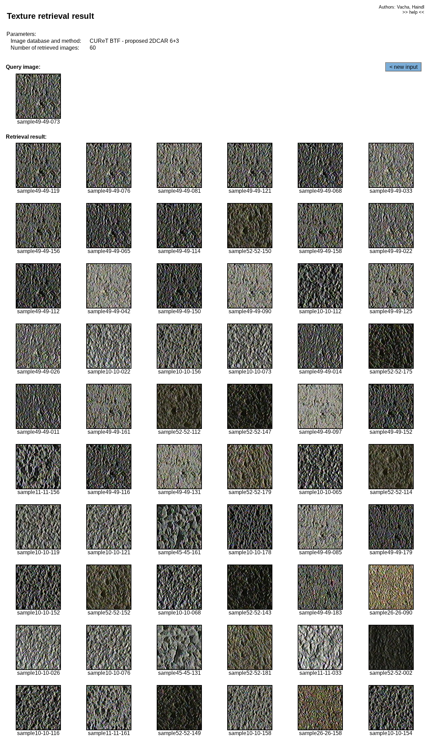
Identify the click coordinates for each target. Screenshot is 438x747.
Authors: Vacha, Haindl (401, 7)
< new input (403, 67)
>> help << (413, 12)
